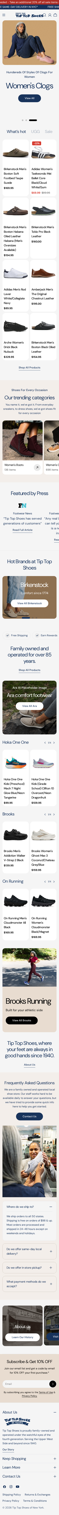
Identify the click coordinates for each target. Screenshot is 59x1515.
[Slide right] (54, 742)
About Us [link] (29, 1064)
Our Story (8, 1449)
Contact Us (29, 1116)
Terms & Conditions (35, 1500)
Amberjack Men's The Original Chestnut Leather (42, 294)
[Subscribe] (52, 1384)
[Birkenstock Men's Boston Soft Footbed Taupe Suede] (15, 152)
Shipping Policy (11, 1494)
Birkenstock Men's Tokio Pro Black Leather (42, 231)
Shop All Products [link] (29, 670)
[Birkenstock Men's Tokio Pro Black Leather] (43, 211)
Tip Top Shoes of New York (28, 1507)
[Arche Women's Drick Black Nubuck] (15, 326)
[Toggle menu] (3, 15)
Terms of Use (46, 1392)
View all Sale (29, 110)
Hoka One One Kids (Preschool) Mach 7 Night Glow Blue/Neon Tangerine (14, 788)
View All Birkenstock (29, 603)
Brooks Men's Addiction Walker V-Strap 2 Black (14, 855)
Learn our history (22, 1337)
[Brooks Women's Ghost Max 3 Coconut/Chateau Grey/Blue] (43, 834)
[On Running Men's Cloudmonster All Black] (15, 902)
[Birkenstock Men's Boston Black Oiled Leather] (43, 326)
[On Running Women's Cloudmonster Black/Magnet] (43, 902)
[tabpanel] (29, 249)
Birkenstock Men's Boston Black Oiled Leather (43, 347)
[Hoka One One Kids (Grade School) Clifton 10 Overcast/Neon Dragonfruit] (43, 763)
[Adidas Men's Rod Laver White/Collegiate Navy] (15, 273)
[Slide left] (45, 742)
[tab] (16, 131)
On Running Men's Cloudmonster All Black (15, 922)
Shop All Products (29, 367)
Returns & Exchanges (37, 1494)
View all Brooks (21, 1020)
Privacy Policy (10, 1500)
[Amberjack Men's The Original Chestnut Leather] (43, 273)
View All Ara (29, 706)
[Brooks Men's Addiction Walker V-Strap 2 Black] (15, 834)
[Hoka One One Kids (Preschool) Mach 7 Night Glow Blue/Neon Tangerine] (15, 763)
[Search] (44, 15)
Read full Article (22, 530)
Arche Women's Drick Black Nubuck (14, 347)
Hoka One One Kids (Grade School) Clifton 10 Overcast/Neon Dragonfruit (42, 788)
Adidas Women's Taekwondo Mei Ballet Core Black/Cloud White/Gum (41, 178)
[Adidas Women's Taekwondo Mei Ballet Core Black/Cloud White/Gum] (43, 152)
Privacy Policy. (29, 1395)
